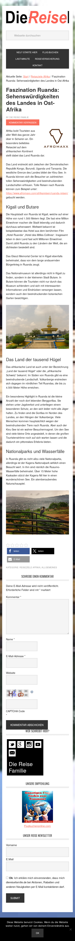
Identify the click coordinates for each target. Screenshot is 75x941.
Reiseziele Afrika (29, 567)
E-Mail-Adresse (15, 656)
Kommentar (13, 597)
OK (37, 933)
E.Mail (9, 859)
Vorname (11, 845)
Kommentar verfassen (22, 122)
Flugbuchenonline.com (37, 826)
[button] (18, 551)
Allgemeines (49, 567)
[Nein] (70, 929)
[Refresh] (32, 691)
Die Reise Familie (37, 17)
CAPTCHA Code (15, 711)
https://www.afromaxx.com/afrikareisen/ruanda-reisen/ (37, 193)
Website (10, 673)
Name (10, 639)
